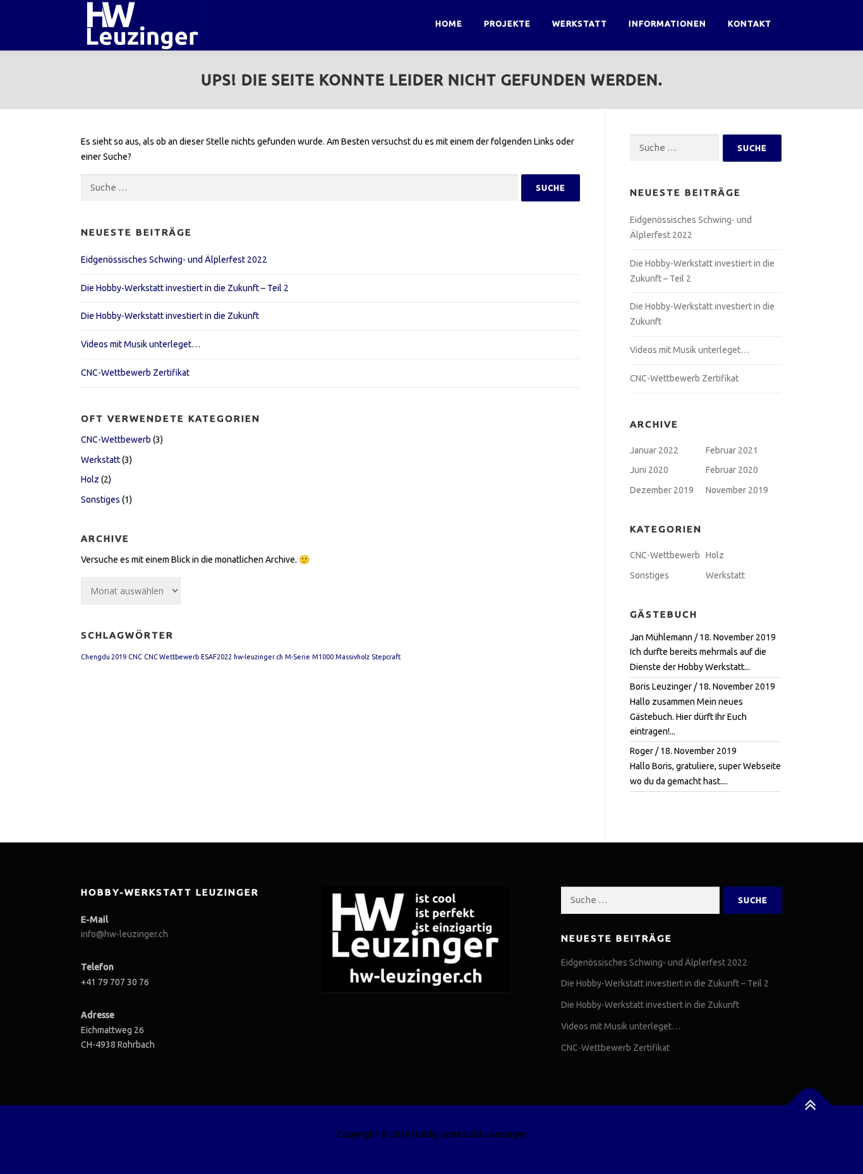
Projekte (507, 23)
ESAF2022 (216, 657)
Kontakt (749, 23)
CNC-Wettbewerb (116, 439)
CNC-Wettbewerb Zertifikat (135, 373)
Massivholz (352, 657)
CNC (135, 657)
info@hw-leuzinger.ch (124, 934)
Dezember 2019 (662, 490)
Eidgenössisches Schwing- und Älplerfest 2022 (174, 260)
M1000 (323, 657)
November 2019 (737, 490)
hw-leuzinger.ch (258, 657)
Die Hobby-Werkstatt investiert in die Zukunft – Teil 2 (185, 288)
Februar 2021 (732, 450)
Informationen (667, 23)
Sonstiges (100, 499)
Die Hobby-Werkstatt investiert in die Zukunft (170, 316)
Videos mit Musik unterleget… (140, 344)
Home (448, 23)
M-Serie (297, 657)
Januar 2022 (654, 450)
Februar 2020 (732, 470)
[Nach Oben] (809, 1105)
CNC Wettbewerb (171, 657)
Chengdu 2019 (103, 657)
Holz (90, 479)
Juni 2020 (649, 470)
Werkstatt (579, 23)
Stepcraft (386, 657)
